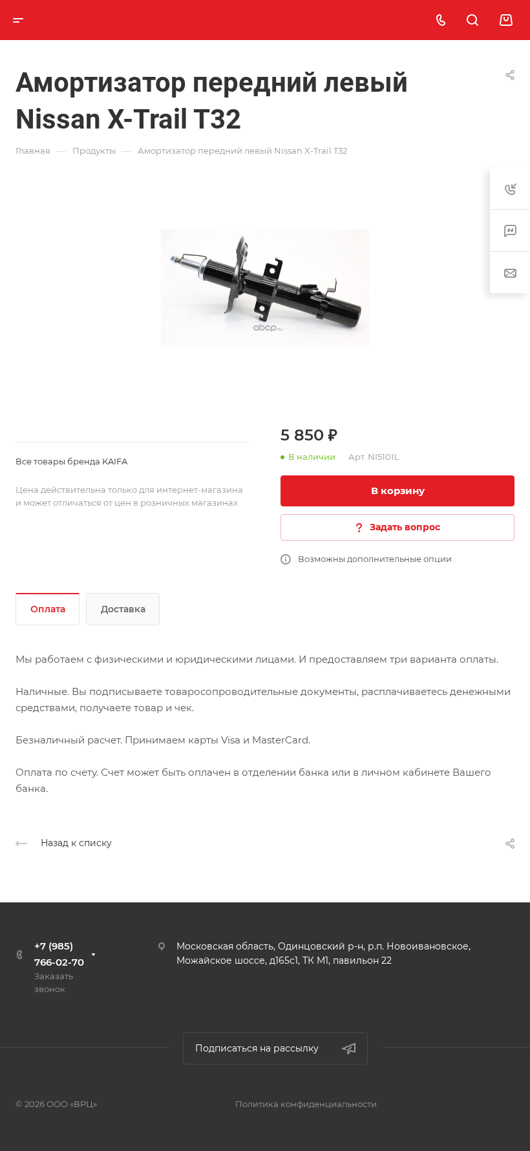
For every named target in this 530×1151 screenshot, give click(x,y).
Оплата (47, 609)
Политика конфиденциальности (306, 1104)
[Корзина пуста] (506, 20)
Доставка (123, 609)
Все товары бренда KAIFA (71, 461)
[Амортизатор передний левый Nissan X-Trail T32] (265, 288)
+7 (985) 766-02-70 (59, 954)
